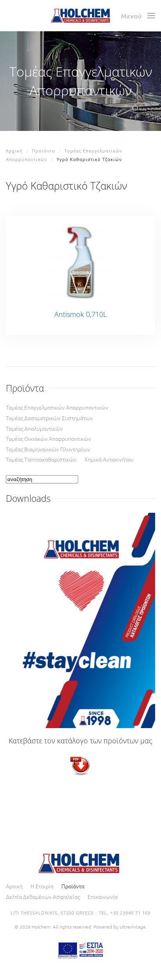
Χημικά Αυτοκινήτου (109, 459)
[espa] (80, 949)
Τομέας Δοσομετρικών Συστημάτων (49, 418)
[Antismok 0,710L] (80, 261)
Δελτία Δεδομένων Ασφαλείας (43, 896)
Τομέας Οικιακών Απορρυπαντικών (48, 438)
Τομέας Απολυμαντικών (34, 428)
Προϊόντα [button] (72, 886)
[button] (138, 15)
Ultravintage (133, 927)
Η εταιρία (42, 886)
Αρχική (14, 886)
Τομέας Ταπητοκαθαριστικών (41, 459)
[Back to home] (80, 15)
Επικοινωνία (103, 896)
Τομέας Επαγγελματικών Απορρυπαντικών (57, 407)
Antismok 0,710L (80, 314)
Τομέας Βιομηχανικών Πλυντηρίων (48, 449)
